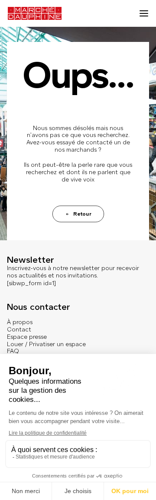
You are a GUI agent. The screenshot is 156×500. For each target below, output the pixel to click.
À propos (19, 322)
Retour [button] (82, 214)
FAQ (13, 351)
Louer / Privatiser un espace (46, 344)
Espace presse (27, 337)
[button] (144, 13)
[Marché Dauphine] (35, 13)
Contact (19, 329)
